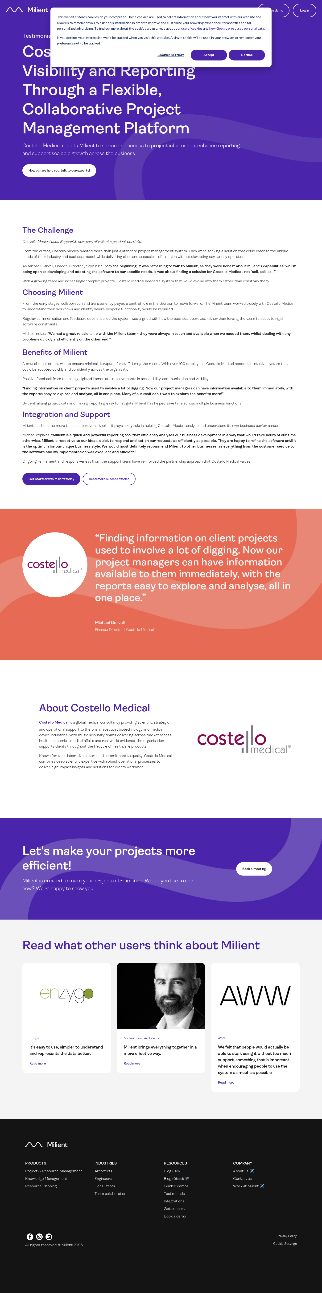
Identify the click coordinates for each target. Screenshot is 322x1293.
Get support (174, 1208)
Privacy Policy (287, 1236)
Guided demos (176, 1186)
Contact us (242, 1178)
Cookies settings (170, 55)
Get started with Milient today (51, 479)
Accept (209, 55)
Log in (304, 10)
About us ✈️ (243, 1171)
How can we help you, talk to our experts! (59, 170)
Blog (167, 1171)
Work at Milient (246, 1186)
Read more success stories (109, 479)
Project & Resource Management (53, 1171)
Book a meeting (254, 869)
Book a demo (273, 10)
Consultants (105, 1186)
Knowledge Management (46, 1178)
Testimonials (174, 1193)
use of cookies (191, 28)
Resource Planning (41, 1186)
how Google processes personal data (236, 28)
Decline (247, 55)
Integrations (174, 1201)
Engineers (103, 1178)
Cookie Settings (285, 1243)
